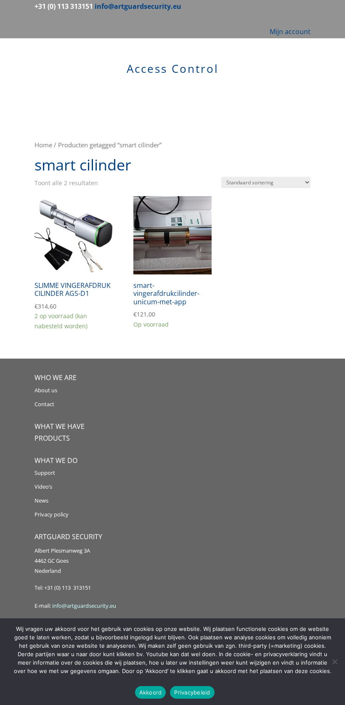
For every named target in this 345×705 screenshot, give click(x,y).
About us (45, 390)
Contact (44, 404)
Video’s (43, 486)
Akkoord (150, 692)
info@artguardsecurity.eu (83, 605)
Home (43, 145)
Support (44, 472)
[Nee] (334, 661)
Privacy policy (51, 514)
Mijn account (290, 31)
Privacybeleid (192, 692)
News (41, 500)
